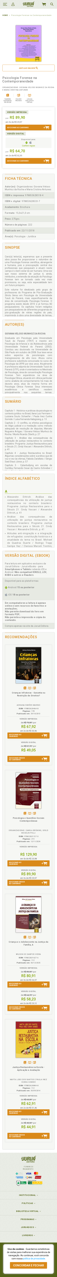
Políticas (27, 1203)
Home (5, 15)
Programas (27, 1219)
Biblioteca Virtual (27, 1211)
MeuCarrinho (43, 4)
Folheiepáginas (34, 688)
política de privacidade (34, 1258)
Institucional (27, 1195)
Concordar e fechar (28, 1265)
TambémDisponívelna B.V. (29, 688)
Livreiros (27, 1235)
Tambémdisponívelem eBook (25, 688)
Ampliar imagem (27, 68)
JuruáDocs (27, 1227)
